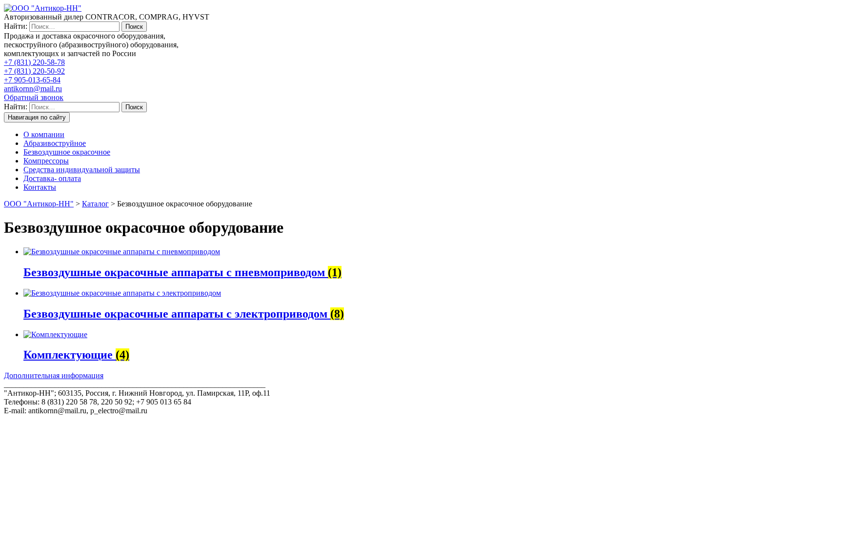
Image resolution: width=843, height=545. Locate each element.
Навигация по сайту (37, 117)
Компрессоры (46, 161)
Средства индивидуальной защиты (81, 169)
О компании (43, 134)
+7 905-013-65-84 (32, 80)
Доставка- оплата (52, 178)
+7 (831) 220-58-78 (34, 62)
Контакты (39, 187)
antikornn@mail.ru (33, 88)
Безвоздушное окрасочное (66, 152)
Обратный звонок (33, 97)
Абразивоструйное (54, 143)
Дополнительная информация (53, 375)
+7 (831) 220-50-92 (34, 71)
